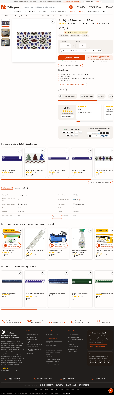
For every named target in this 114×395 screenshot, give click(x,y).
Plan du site (66, 393)
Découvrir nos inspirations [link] (97, 346)
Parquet (42, 12)
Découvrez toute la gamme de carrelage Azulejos (72, 84)
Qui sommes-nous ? (52, 335)
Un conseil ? (93, 1)
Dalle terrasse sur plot (74, 342)
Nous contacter (51, 338)
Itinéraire (48, 354)
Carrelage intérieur (73, 335)
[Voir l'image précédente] (3, 157)
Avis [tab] (25, 188)
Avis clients (49, 357)
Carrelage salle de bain (74, 339)
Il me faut (63, 42)
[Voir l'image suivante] (20, 157)
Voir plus (62, 90)
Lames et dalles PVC (74, 347)
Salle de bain (29, 12)
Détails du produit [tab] (7, 188)
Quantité (78, 42)
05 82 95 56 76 (49, 341)
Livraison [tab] (18, 188)
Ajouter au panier (71, 57)
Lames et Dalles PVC (57, 12)
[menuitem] (5, 23)
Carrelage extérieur (73, 337)
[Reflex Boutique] (10, 7)
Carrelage (16, 12)
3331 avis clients (12, 370)
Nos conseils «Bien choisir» (34, 344)
